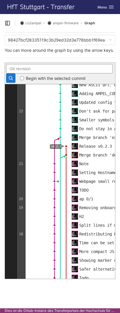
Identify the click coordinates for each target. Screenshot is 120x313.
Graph (89, 23)
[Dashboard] (41, 7)
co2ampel (33, 23)
